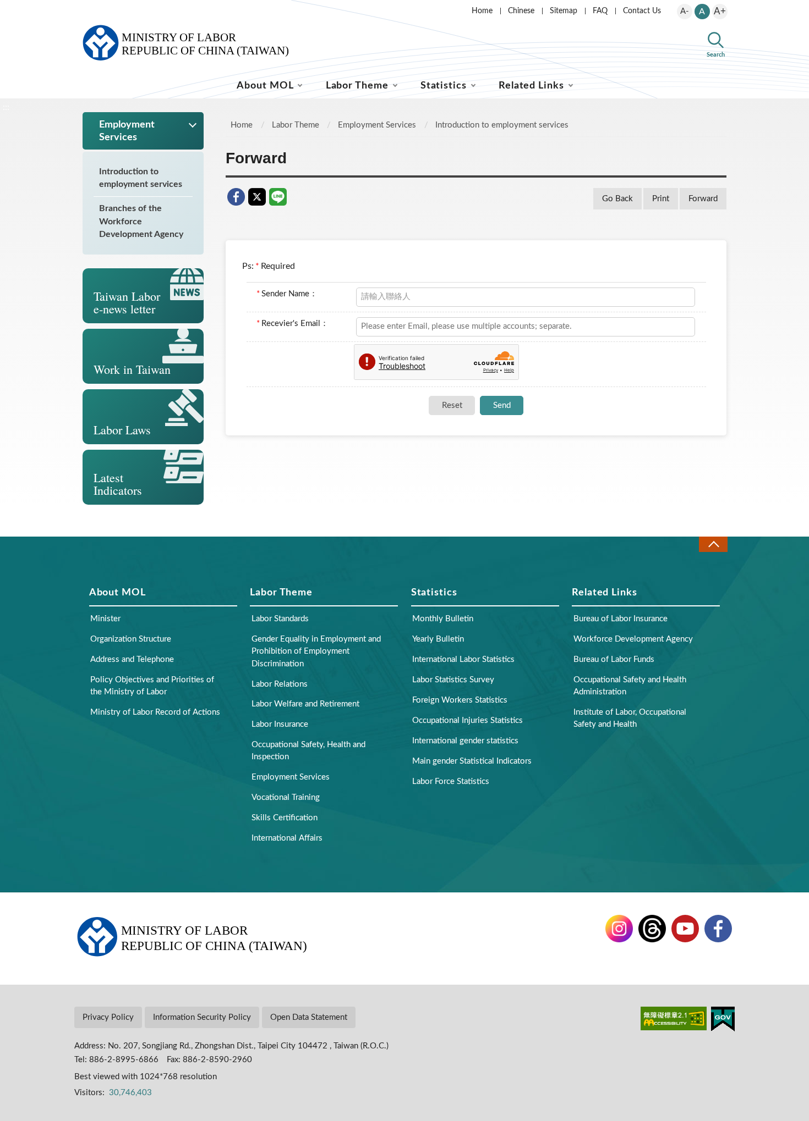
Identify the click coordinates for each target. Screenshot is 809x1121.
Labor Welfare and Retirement (305, 704)
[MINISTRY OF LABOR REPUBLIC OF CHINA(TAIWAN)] (198, 43)
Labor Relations (280, 684)
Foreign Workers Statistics (459, 700)
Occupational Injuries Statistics (467, 720)
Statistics (443, 86)
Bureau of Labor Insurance (620, 619)
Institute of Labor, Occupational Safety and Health (629, 718)
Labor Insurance (280, 724)
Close (713, 544)
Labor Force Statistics (450, 781)
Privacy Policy (108, 1017)
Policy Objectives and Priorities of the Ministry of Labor (152, 686)
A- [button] (684, 11)
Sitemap (563, 11)
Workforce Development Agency (633, 639)
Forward (703, 199)
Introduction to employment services (140, 178)
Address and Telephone (132, 659)
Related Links (531, 86)
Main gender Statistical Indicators (472, 761)
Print (660, 199)
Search (716, 55)
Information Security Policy (202, 1017)
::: (80, 8)
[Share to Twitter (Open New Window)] (257, 197)
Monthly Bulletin (442, 619)
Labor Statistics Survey (453, 680)
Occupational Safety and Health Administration (629, 686)
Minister (105, 619)
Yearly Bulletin (438, 639)
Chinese (521, 11)
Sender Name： (287, 294)
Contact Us (642, 11)
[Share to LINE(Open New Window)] (278, 197)
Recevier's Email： (292, 323)
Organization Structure (130, 639)
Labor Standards (280, 619)
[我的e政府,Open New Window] (723, 1053)
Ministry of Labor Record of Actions (155, 712)
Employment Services (377, 125)
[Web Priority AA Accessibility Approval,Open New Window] (674, 1053)
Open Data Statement (308, 1017)
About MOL (265, 86)
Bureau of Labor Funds (613, 659)
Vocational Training (286, 797)
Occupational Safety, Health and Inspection (308, 751)
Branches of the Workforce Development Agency (141, 221)
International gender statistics (465, 741)
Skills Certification (285, 818)
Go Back (617, 199)
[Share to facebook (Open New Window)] (236, 197)
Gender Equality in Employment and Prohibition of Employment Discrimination (316, 651)
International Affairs (287, 838)
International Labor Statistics (463, 659)
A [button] (702, 11)
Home (482, 11)
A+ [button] (720, 11)
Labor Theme (357, 86)
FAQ (600, 11)
